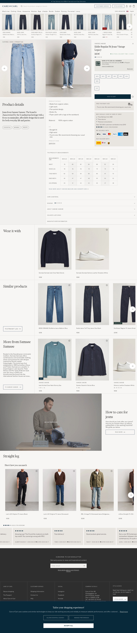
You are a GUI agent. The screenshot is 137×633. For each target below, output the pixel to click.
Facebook (61, 595)
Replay (119, 32)
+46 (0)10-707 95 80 (94, 599)
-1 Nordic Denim (107, 32)
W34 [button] (126, 76)
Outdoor (57, 11)
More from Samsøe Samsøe (17, 344)
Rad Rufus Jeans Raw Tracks (93, 34)
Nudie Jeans (20, 32)
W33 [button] (120, 76)
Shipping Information (37, 591)
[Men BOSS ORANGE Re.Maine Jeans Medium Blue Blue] (8, 22)
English (132, 11)
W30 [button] (103, 76)
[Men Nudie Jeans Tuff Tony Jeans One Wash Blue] (23, 22)
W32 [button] (115, 76)
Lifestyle (45, 11)
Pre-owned (71, 11)
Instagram (61, 591)
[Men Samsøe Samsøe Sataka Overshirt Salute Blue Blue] (92, 360)
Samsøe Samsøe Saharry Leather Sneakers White (92, 273)
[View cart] (133, 6)
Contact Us (34, 595)
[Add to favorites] (69, 230)
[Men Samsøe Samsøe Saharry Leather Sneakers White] (92, 249)
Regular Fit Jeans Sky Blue (107, 34)
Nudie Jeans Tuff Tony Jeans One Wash (88, 328)
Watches (34, 11)
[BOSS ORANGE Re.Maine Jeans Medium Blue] (55, 326)
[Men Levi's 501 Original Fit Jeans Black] (22, 490)
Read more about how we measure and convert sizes (68, 189)
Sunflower (63, 32)
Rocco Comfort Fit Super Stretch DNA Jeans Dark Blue (122, 34)
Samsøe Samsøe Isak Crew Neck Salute (51, 273)
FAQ (32, 598)
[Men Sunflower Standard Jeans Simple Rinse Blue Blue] (65, 22)
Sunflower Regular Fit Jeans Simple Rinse (36, 34)
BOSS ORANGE (6, 32)
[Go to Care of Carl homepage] (10, 6)
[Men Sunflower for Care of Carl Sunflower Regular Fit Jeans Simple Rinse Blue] (37, 22)
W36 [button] (97, 81)
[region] (68, 536)
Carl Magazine (120, 11)
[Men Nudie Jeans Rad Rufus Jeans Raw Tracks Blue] (94, 22)
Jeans (11, 42)
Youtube (60, 598)
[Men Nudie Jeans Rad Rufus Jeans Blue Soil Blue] (80, 22)
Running (63, 11)
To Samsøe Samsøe (12, 387)
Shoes (19, 11)
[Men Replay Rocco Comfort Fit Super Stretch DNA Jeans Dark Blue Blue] (122, 22)
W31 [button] (109, 76)
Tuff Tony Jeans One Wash (21, 34)
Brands (51, 11)
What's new (6, 11)
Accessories (26, 11)
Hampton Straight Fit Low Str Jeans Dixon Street (51, 34)
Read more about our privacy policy (68, 571)
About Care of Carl (9, 598)
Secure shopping (8, 591)
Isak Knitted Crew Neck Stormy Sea (50, 385)
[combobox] (131, 11)
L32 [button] (97, 88)
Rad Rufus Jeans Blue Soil (79, 34)
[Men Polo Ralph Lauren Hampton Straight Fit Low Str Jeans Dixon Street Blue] (51, 22)
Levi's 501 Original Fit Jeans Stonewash (56, 514)
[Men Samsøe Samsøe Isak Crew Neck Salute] (55, 249)
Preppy (25, 127)
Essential (7, 127)
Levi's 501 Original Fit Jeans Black (16, 514)
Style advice (118, 6)
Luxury (78, 11)
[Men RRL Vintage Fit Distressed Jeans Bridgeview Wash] (97, 490)
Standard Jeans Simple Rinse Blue (65, 34)
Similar (15, 286)
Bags (39, 11)
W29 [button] (97, 76)
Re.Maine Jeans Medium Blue (8, 34)
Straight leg (19, 42)
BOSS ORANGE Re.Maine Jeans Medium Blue (53, 328)
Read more (130, 69)
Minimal (16, 127)
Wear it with (12, 231)
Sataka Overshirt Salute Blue (85, 385)
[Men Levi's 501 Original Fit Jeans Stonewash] (59, 490)
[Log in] (126, 6)
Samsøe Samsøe (100, 43)
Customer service (102, 6)
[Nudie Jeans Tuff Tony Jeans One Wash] (92, 326)
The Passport (7, 595)
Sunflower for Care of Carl (37, 33)
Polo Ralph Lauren (51, 32)
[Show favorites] (130, 6)
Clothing (13, 11)
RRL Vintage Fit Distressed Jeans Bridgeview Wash (95, 514)
